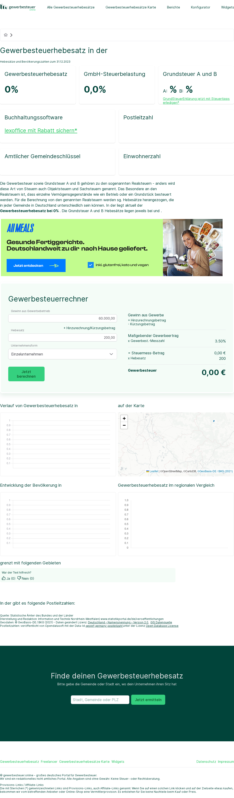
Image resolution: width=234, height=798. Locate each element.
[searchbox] (100, 699)
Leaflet (153, 471)
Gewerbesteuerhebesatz (19, 761)
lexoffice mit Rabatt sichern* (41, 130)
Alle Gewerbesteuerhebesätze (71, 7)
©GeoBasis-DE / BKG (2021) (215, 471)
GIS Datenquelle (161, 622)
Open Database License (162, 625)
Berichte (173, 7)
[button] (111, 354)
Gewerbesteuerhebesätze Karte (131, 7)
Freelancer (49, 761)
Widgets (227, 7)
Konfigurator (200, 7)
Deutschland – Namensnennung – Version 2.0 (118, 622)
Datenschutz (206, 761)
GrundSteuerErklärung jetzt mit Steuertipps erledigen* (196, 100)
